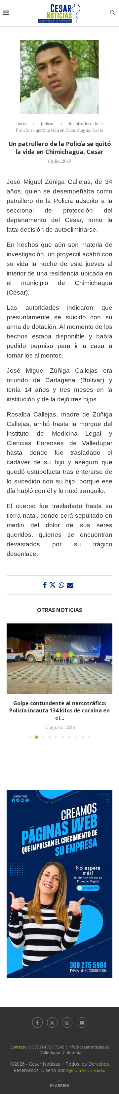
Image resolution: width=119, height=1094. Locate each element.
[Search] (112, 13)
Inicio (21, 124)
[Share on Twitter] (52, 585)
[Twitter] (52, 1022)
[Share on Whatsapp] (61, 585)
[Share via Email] (70, 585)
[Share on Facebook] (45, 585)
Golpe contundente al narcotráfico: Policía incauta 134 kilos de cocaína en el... (59, 711)
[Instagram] (67, 1022)
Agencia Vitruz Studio (85, 1070)
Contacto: (19, 1047)
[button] (12, 680)
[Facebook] (37, 1022)
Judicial (48, 124)
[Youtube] (82, 1022)
